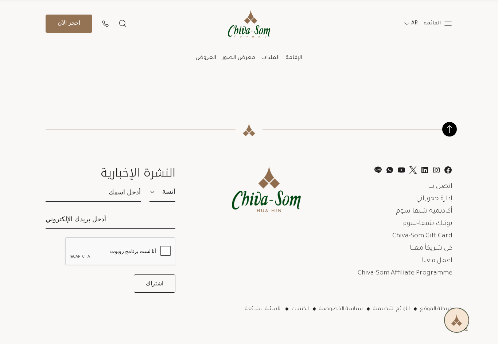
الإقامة (293, 58)
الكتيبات (300, 309)
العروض (206, 58)
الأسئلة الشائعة (263, 309)
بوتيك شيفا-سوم (427, 224)
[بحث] (122, 23)
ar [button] (414, 24)
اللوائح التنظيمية (391, 309)
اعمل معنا (437, 261)
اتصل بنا (440, 186)
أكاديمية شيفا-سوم (424, 211)
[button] (438, 23)
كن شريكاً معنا (431, 248)
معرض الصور (238, 58)
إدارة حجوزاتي (434, 199)
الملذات (270, 58)
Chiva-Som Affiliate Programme (405, 273)
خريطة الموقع (436, 309)
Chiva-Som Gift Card (422, 236)
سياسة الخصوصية (341, 309)
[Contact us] (105, 23)
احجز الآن (69, 23)
